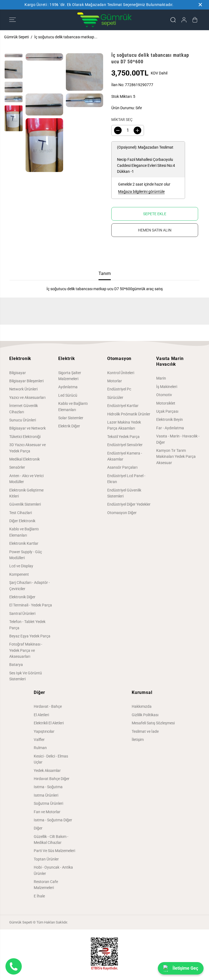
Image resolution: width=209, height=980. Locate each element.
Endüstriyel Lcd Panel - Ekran (126, 479)
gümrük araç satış (147, 289)
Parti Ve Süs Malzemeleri (54, 851)
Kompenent (19, 574)
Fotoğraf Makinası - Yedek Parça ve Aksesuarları (25, 650)
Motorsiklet (165, 403)
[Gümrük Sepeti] (104, 19)
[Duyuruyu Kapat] (200, 4)
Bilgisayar (17, 373)
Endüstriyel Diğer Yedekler (128, 504)
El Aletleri (41, 715)
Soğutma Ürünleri (48, 803)
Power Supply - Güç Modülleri (25, 555)
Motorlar (114, 381)
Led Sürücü (67, 395)
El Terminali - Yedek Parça (30, 605)
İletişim (138, 739)
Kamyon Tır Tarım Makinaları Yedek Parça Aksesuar (176, 456)
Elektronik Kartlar (23, 543)
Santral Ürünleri (22, 613)
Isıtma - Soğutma (48, 787)
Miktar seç (122, 119)
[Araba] (195, 20)
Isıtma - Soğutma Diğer (53, 820)
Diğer (38, 828)
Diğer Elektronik (22, 521)
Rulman (40, 748)
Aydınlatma (68, 387)
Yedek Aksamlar (47, 770)
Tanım (105, 273)
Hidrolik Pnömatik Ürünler (128, 414)
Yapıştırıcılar (44, 731)
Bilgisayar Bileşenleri (26, 381)
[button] (12, 19)
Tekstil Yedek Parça (123, 436)
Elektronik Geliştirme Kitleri (26, 493)
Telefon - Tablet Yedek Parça (27, 624)
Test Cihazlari (20, 513)
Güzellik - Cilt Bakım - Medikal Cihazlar (51, 839)
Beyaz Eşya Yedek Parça (29, 636)
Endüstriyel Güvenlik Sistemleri (124, 493)
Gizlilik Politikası (145, 715)
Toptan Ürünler (46, 859)
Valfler (39, 739)
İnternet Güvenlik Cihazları (23, 408)
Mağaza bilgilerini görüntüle (141, 191)
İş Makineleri (166, 386)
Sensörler (17, 467)
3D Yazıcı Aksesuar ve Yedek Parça (27, 448)
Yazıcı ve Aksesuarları (27, 397)
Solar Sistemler (70, 418)
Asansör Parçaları (122, 467)
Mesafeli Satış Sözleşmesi (153, 723)
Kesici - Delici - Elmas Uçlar (51, 759)
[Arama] (173, 20)
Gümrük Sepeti (16, 37)
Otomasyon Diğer (122, 513)
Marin (161, 378)
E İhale (39, 896)
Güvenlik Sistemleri (25, 504)
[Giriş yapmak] (184, 20)
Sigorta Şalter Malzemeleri (69, 376)
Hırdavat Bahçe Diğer (51, 779)
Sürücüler (115, 397)
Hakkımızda (142, 706)
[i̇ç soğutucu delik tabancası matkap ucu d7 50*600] (44, 57)
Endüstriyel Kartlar (123, 405)
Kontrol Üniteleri (120, 373)
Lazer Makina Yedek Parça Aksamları (124, 425)
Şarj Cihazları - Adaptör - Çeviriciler (29, 585)
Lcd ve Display (21, 566)
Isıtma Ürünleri (46, 795)
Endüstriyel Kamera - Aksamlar (124, 456)
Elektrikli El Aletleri (49, 723)
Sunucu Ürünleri (22, 420)
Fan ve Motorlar (47, 812)
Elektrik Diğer (69, 426)
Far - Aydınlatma (170, 428)
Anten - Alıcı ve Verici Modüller (26, 479)
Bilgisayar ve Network (27, 428)
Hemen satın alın (154, 230)
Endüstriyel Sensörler (125, 445)
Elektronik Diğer (22, 597)
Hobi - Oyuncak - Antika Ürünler (53, 870)
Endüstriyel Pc (119, 389)
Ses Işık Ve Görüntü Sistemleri (25, 676)
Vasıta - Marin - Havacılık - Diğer (177, 439)
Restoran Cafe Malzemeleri (46, 884)
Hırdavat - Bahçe (48, 706)
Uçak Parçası (167, 411)
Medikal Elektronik (24, 459)
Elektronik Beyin (169, 419)
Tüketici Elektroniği (25, 436)
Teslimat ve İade (145, 731)
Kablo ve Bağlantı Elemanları (24, 532)
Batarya (16, 664)
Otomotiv (164, 395)
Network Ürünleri (23, 389)
